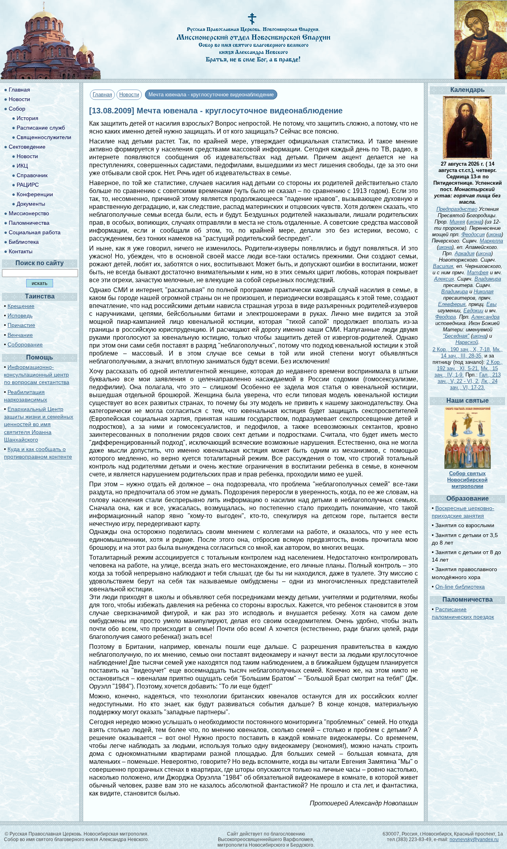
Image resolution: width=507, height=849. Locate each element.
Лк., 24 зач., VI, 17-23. (473, 384)
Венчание (20, 335)
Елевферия (451, 304)
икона (475, 222)
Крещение (21, 306)
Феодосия (473, 234)
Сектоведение (27, 146)
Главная (102, 95)
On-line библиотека (460, 586)
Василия (443, 266)
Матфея (477, 272)
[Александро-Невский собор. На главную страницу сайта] (50, 77)
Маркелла (491, 241)
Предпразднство (456, 209)
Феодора (445, 317)
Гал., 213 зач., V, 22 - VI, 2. (469, 378)
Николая (484, 291)
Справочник (32, 175)
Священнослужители (44, 137)
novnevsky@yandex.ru (474, 839)
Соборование (25, 344)
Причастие (21, 325)
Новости (129, 95)
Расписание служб (41, 127)
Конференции (35, 194)
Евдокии (473, 311)
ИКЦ (22, 166)
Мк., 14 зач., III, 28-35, (472, 352)
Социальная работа (35, 232)
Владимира (488, 279)
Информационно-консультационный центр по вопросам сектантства (36, 374)
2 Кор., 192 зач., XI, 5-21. (470, 365)
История (27, 118)
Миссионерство (29, 213)
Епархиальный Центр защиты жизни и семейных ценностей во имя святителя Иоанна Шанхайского (38, 424)
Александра (485, 317)
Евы (491, 304)
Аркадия (465, 253)
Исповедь (20, 315)
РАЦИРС (28, 185)
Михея (457, 222)
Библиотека (24, 242)
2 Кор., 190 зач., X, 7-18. (462, 349)
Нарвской (467, 342)
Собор (17, 108)
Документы (31, 204)
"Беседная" (456, 336)
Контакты (20, 251)
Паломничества (29, 223)
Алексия (444, 279)
